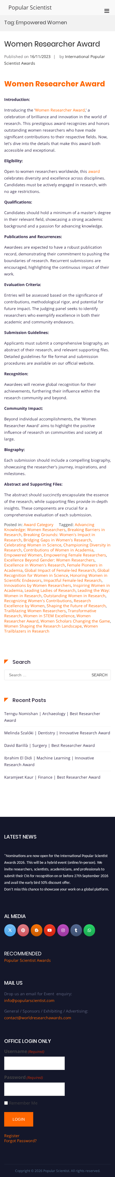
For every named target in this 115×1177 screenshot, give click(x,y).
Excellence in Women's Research (34, 565)
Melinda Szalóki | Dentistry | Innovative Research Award (57, 732)
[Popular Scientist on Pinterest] (23, 930)
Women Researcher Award (52, 44)
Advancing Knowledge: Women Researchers (49, 527)
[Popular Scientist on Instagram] (63, 930)
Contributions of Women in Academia (58, 550)
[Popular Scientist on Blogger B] (36, 930)
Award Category (38, 524)
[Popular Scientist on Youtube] (50, 930)
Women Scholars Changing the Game (75, 621)
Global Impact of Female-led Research (60, 570)
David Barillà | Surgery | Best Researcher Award (49, 745)
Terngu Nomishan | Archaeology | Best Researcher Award (52, 717)
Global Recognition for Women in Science (56, 573)
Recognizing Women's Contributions (38, 600)
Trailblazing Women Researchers (35, 610)
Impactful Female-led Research (73, 580)
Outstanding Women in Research (75, 595)
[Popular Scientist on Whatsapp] (89, 930)
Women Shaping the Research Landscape (43, 626)
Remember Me (23, 1103)
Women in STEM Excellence (49, 615)
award (94, 171)
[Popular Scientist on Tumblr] (76, 930)
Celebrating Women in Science (32, 545)
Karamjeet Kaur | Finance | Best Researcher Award (52, 777)
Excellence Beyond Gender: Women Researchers (49, 560)
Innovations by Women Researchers (37, 585)
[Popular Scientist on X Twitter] (10, 930)
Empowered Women (23, 555)
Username (24, 1051)
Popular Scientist (30, 7)
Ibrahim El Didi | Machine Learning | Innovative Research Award (49, 761)
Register (12, 1135)
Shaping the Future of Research (76, 605)
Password (23, 1077)
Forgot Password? (20, 1140)
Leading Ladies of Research (50, 590)
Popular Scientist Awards (27, 960)
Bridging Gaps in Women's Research (57, 540)
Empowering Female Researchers (75, 555)
